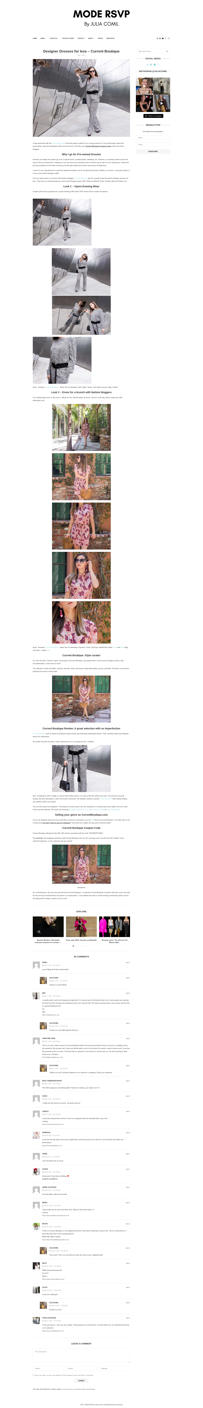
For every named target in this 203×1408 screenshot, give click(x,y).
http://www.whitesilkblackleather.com (55, 1240)
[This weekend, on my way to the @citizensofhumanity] (161, 86)
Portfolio (110, 38)
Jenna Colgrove (49, 1187)
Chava (44, 1096)
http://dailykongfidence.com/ (52, 1057)
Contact (81, 38)
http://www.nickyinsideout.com (53, 1279)
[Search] (169, 38)
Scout (44, 1287)
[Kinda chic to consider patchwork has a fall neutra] (161, 103)
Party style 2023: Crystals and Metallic (81, 940)
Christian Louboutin (76, 809)
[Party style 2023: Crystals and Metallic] (81, 926)
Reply (128, 962)
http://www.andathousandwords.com (55, 1215)
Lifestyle (53, 38)
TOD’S (102, 809)
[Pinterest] (160, 38)
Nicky (44, 1263)
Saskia (45, 1169)
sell (93, 820)
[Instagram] (157, 38)
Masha (45, 1224)
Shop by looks (106, 799)
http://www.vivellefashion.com (53, 1331)
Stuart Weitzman (113, 809)
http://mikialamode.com (50, 1015)
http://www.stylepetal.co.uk (52, 1145)
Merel (45, 1203)
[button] (36, 932)
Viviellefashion (49, 1318)
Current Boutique (58, 143)
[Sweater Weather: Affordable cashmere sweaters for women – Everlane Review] (48, 926)
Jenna (44, 1154)
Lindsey (45, 1111)
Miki (43, 993)
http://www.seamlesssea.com (53, 1124)
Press (100, 38)
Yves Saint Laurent (92, 809)
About (90, 38)
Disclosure (119, 1405)
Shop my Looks (68, 38)
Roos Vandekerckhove (52, 1081)
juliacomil (54, 978)
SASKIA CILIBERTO (50, 1179)
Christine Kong (48, 1038)
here (115, 647)
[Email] (163, 38)
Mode (43, 38)
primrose (46, 1132)
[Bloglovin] (165, 38)
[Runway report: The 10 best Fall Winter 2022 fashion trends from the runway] (114, 926)
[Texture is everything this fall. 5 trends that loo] (144, 86)
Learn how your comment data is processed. (78, 1389)
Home (35, 38)
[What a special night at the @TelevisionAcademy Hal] (144, 103)
